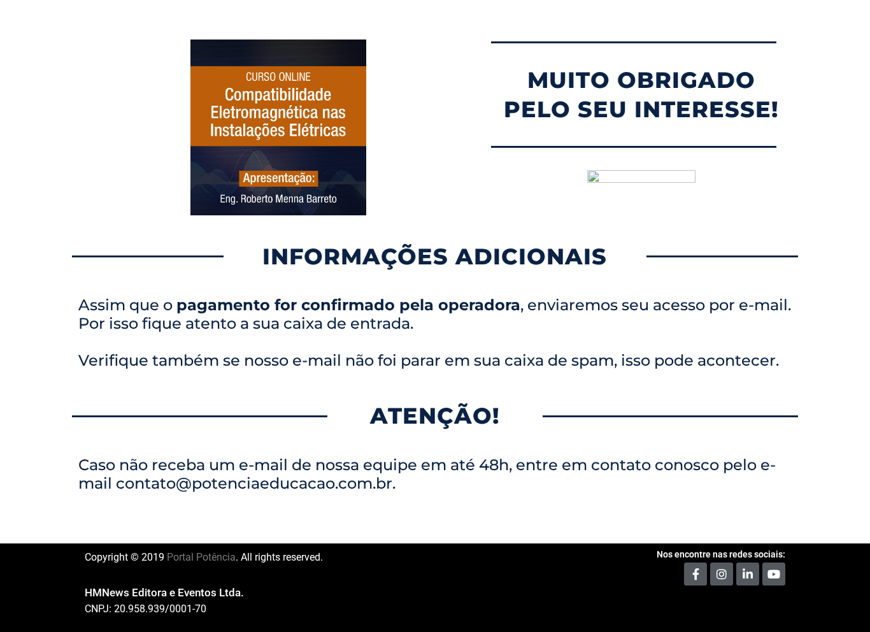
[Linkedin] (747, 574)
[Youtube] (773, 574)
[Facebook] (695, 574)
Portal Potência (201, 557)
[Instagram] (721, 574)
